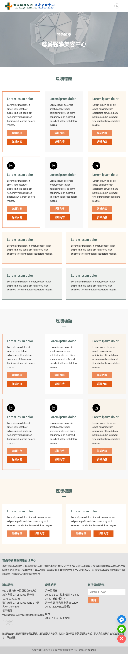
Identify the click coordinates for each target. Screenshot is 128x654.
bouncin (92, 650)
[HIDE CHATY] (121, 639)
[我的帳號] (116, 5)
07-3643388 (19, 594)
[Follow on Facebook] (5, 622)
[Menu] (124, 6)
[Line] (121, 629)
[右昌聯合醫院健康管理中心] (29, 6)
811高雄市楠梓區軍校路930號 (19, 590)
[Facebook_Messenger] (121, 619)
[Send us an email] (10, 622)
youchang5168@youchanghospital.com (23, 614)
